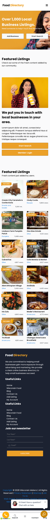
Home (9, 385)
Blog (9, 391)
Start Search (37, 36)
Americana (31, 314)
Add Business (13, 36)
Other (29, 234)
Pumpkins (5, 236)
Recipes (30, 203)
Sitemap (37, 493)
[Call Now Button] (5, 515)
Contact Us (12, 394)
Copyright (7, 490)
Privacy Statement (23, 493)
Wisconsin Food (14, 388)
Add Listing (12, 396)
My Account (12, 399)
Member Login (25, 152)
